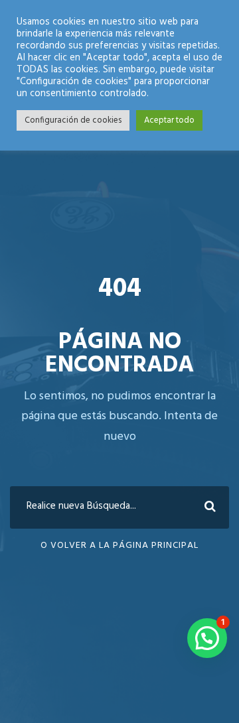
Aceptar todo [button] (169, 120)
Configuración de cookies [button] (73, 120)
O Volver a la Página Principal (119, 545)
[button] (207, 638)
